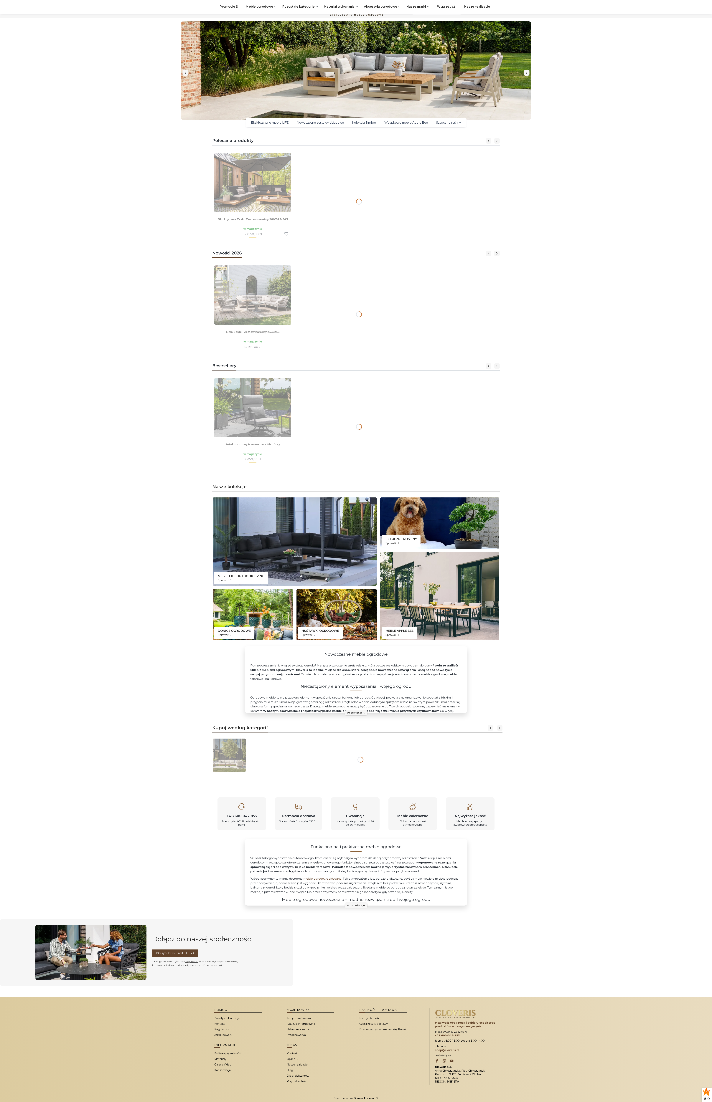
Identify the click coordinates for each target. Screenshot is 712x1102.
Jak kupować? (223, 1035)
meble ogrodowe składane (322, 878)
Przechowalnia (296, 1035)
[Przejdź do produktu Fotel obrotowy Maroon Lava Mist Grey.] (252, 407)
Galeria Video (222, 1064)
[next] (527, 73)
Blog (290, 1070)
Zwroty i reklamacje (227, 1018)
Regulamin (191, 961)
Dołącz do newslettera (175, 953)
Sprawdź (223, 580)
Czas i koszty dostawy (373, 1023)
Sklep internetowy (354, 1098)
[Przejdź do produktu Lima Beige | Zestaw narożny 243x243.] (252, 295)
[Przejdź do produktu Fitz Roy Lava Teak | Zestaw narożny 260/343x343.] (252, 182)
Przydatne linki (296, 1081)
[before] (185, 73)
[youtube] (452, 1061)
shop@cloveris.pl (447, 1050)
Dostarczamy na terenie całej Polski (382, 1029)
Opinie (291, 1059)
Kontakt (219, 1023)
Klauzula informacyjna (301, 1023)
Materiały (220, 1059)
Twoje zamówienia (299, 1018)
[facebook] (437, 1061)
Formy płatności (369, 1018)
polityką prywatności (212, 965)
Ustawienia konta (298, 1029)
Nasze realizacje (297, 1064)
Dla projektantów (298, 1075)
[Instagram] (444, 1061)
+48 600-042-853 (447, 1035)
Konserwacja (222, 1070)
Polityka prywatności (227, 1053)
